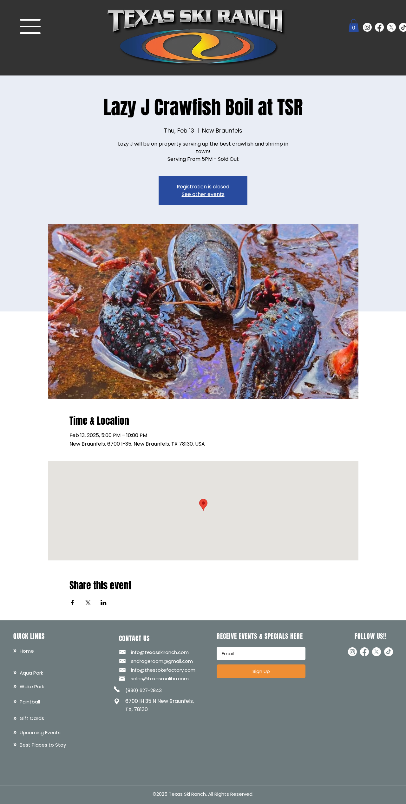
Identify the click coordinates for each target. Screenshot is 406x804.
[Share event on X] (88, 602)
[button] (30, 26)
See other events (203, 194)
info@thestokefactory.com (163, 670)
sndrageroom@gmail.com (162, 661)
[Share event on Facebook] (72, 602)
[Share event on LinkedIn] (104, 602)
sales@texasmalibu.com (160, 678)
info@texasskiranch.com (160, 652)
